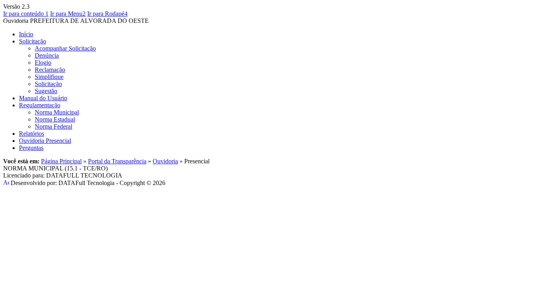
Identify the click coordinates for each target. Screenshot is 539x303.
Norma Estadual (55, 119)
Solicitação (32, 41)
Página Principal (61, 161)
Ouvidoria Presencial (45, 140)
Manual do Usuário (43, 98)
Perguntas (31, 147)
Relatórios (31, 133)
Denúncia (47, 55)
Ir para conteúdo (26, 13)
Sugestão (46, 91)
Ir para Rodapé (107, 13)
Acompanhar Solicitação (65, 48)
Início (26, 34)
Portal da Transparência (117, 161)
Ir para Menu (68, 13)
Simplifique (49, 76)
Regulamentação (39, 105)
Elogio (43, 62)
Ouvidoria (165, 161)
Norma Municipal (57, 112)
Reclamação (50, 69)
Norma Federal (53, 126)
